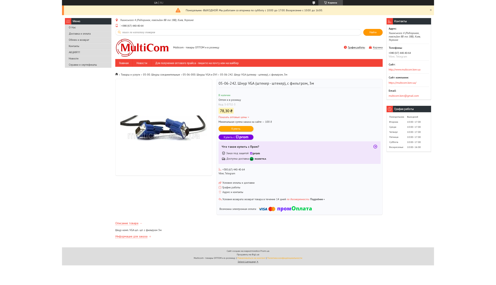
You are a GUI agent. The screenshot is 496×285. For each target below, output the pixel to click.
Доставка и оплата (80, 33)
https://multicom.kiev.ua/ (402, 82)
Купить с (229, 137)
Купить (236, 128)
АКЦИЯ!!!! (74, 52)
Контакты (74, 46)
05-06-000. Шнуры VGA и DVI (200, 74)
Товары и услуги (130, 74)
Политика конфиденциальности (284, 257)
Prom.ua (264, 250)
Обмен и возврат (79, 40)
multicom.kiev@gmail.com (404, 95)
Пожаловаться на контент (251, 257)
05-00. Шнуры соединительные (161, 74)
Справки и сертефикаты (83, 64)
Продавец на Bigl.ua (248, 254)
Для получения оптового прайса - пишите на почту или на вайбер (197, 63)
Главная (124, 63)
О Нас (72, 27)
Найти (372, 32)
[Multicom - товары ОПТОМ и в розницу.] (142, 47)
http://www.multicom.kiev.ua (404, 69)
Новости (73, 58)
